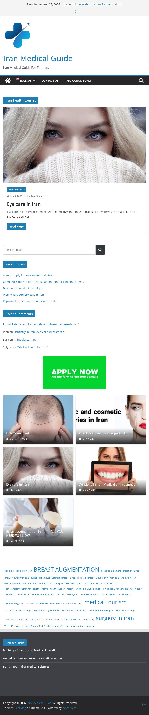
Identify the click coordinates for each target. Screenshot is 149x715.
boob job (9, 570)
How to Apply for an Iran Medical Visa (27, 275)
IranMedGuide (34, 196)
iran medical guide (13, 603)
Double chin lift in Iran (107, 577)
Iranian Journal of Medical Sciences (26, 666)
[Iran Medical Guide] (7, 80)
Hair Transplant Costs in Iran (98, 583)
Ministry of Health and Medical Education (30, 650)
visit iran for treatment (82, 626)
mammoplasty (75, 603)
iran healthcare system (67, 594)
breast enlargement (111, 570)
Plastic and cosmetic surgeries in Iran (106, 433)
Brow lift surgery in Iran (16, 577)
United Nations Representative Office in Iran (32, 658)
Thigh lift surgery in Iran (16, 626)
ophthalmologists (104, 610)
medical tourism (105, 602)
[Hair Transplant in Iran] (38, 419)
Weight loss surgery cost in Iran (94, 4)
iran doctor (10, 594)
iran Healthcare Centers (42, 594)
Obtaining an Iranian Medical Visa (56, 610)
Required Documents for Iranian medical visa (57, 619)
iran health (23, 594)
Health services (17, 189)
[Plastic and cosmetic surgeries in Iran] (111, 419)
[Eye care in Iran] (74, 145)
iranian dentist (108, 594)
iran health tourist (90, 594)
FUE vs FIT (33, 583)
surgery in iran (115, 618)
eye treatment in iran (15, 583)
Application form (78, 80)
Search (100, 250)
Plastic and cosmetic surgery (18, 619)
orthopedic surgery (124, 610)
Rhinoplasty (88, 619)
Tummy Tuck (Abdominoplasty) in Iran (50, 626)
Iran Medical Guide (38, 58)
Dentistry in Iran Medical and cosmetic (39, 332)
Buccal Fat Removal (40, 577)
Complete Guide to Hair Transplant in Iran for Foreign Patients (43, 282)
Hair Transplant (74, 583)
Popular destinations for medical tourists (29, 301)
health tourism (74, 588)
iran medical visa (58, 603)
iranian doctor (124, 594)
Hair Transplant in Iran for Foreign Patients (26, 588)
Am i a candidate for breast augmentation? (51, 324)
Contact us (50, 80)
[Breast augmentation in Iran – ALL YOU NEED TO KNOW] (38, 522)
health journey (57, 588)
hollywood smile (91, 588)
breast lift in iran (131, 570)
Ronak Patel (10, 324)
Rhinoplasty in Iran (26, 339)
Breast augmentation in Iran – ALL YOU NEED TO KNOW (34, 534)
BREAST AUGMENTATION (66, 569)
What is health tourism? (32, 347)
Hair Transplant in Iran (22, 433)
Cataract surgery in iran (63, 577)
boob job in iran (24, 570)
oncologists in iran (84, 610)
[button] (33, 80)
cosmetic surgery (85, 577)
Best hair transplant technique (23, 288)
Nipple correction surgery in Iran (21, 610)
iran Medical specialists (36, 603)
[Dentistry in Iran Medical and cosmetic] (111, 471)
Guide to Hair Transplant (51, 583)
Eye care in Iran (24, 204)
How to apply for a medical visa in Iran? (122, 588)
